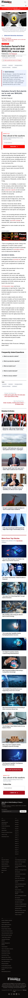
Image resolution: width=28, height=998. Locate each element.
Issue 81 (16, 828)
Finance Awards (18, 914)
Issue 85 (16, 820)
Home (3, 38)
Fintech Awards (18, 889)
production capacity (10, 190)
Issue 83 (16, 824)
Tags (14, 991)
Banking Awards (18, 908)
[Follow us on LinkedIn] (16, 994)
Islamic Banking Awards (6, 924)
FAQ (2, 872)
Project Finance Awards (6, 928)
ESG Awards (17, 897)
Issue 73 (16, 845)
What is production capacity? (12, 361)
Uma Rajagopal (13, 53)
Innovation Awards (18, 901)
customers (10, 65)
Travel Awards (4, 946)
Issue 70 (16, 851)
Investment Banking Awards (20, 906)
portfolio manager (16, 220)
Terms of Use (4, 834)
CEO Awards (17, 871)
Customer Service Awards (20, 874)
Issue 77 (16, 837)
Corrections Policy (5, 955)
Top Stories (8, 38)
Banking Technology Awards (20, 869)
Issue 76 (16, 839)
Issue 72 (16, 847)
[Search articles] (25, 2)
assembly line (17, 259)
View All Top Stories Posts (14, 769)
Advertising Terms (5, 836)
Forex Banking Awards (19, 899)
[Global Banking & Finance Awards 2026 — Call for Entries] (14, 236)
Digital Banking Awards (19, 912)
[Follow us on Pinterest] (9, 994)
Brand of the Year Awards (20, 861)
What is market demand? (10, 371)
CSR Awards (17, 876)
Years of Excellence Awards (7, 948)
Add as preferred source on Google (12, 60)
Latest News (4, 830)
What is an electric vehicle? (11, 356)
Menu (3, 5)
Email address (4, 809)
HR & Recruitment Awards (7, 935)
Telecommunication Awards (7, 933)
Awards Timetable (5, 861)
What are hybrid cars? (10, 366)
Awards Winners (5, 864)
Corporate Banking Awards (20, 884)
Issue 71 (16, 849)
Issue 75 (16, 841)
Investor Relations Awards (7, 920)
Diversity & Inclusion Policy (7, 959)
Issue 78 (16, 835)
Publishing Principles (6, 950)
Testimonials (4, 868)
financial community (6, 67)
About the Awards (5, 859)
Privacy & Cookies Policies (7, 832)
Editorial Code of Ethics (6, 957)
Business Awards (18, 864)
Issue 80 (16, 830)
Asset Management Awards (20, 859)
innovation (4, 65)
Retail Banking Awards (6, 971)
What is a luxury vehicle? (10, 375)
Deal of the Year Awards (20, 878)
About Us (3, 820)
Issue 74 (16, 843)
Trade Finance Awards (6, 937)
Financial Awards (5, 963)
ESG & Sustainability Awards (20, 895)
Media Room (4, 870)
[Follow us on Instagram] (11, 994)
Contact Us (4, 828)
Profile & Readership (6, 826)
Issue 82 (16, 826)
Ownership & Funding (6, 953)
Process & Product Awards (7, 930)
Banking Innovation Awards (20, 910)
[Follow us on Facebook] (14, 994)
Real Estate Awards (5, 926)
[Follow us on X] (19, 994)
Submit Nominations (5, 866)
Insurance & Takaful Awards (20, 904)
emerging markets (18, 65)
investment (14, 67)
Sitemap (24, 990)
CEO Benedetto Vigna (8, 286)
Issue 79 (16, 832)
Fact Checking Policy (6, 961)
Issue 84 (16, 822)
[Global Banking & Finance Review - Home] (7, 2)
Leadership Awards (5, 922)
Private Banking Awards (6, 965)
